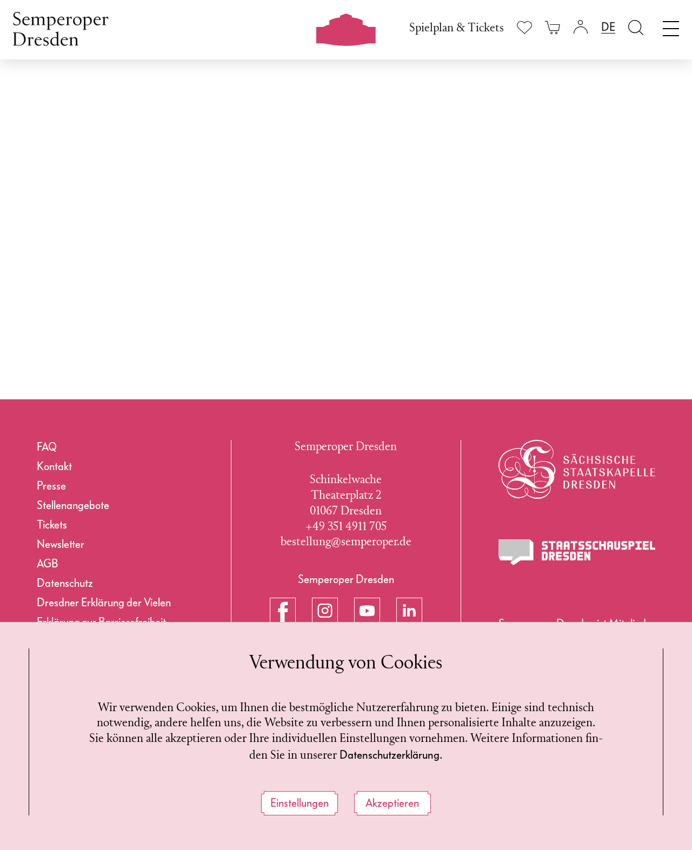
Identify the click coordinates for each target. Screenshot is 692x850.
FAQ (47, 447)
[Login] (581, 27)
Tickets (52, 525)
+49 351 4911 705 (346, 527)
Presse (51, 486)
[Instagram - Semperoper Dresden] (325, 611)
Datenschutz (65, 583)
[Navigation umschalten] (671, 25)
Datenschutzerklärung (390, 755)
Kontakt (54, 466)
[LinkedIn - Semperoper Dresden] (409, 611)
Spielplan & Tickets (456, 28)
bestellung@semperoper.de (346, 542)
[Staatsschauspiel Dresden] (576, 552)
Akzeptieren (392, 803)
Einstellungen (299, 803)
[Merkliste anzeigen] (524, 27)
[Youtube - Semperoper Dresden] (367, 611)
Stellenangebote (73, 505)
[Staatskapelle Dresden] (576, 469)
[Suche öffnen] (636, 27)
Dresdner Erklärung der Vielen (104, 602)
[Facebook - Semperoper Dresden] (283, 611)
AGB (47, 564)
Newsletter (60, 544)
